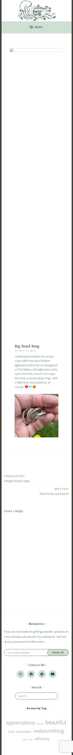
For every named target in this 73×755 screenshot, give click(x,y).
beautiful (55, 722)
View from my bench (54, 491)
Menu (39, 27)
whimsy (42, 739)
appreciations (20, 722)
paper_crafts (28, 739)
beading (40, 723)
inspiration (24, 731)
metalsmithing (48, 731)
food (11, 731)
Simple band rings (17, 478)
